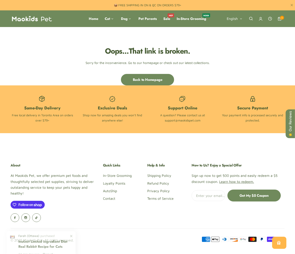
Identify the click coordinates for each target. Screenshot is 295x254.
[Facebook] (15, 217)
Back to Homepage (147, 79)
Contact (109, 198)
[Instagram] (25, 217)
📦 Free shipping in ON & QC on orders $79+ (147, 5)
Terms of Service (160, 198)
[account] (260, 19)
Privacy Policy (158, 191)
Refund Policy (158, 183)
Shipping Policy (159, 175)
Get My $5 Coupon (254, 195)
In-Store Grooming (117, 175)
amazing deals (111, 115)
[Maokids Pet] (32, 19)
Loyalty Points (114, 183)
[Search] (251, 19)
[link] (71, 249)
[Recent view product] (270, 19)
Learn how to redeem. (236, 182)
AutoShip (110, 191)
